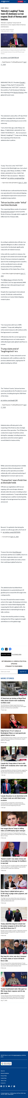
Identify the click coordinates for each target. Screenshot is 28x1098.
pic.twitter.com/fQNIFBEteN (10, 57)
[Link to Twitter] (6, 1086)
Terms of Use (3, 1080)
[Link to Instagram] (4, 1086)
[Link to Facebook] (1, 1086)
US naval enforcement (7, 211)
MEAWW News (4, 1055)
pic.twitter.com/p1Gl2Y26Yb (11, 532)
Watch (21, 1)
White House (8, 280)
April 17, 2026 (22, 182)
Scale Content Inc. (17, 1055)
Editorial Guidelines (5, 1073)
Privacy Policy (4, 1075)
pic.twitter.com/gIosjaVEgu (16, 178)
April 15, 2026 (14, 536)
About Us (3, 1070)
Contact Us (3, 1083)
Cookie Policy (3, 1078)
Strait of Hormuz (19, 92)
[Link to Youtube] (9, 1086)
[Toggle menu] (25, 1)
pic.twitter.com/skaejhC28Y (9, 400)
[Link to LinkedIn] (14, 1086)
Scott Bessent (17, 552)
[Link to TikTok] (11, 1086)
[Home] (5, 1)
